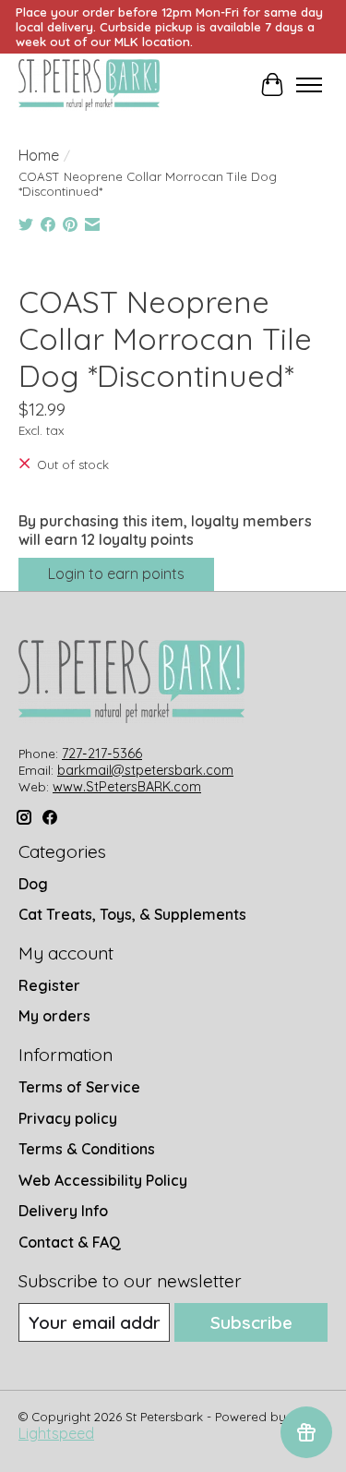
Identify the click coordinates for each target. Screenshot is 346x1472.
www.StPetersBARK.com (127, 786)
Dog (33, 884)
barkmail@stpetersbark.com (145, 770)
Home (38, 155)
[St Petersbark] (89, 85)
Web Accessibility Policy (102, 1180)
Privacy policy (67, 1118)
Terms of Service (79, 1087)
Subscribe (251, 1322)
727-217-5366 (102, 753)
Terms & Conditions (86, 1149)
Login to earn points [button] (116, 573)
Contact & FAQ (69, 1242)
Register (49, 985)
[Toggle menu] (309, 84)
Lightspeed (56, 1433)
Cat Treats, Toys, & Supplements (132, 914)
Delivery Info (63, 1210)
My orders (54, 1016)
